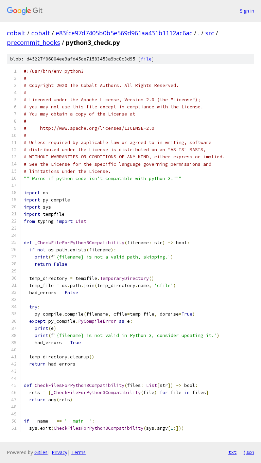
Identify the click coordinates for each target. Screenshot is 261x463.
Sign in (247, 10)
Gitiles (41, 452)
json (248, 452)
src (209, 33)
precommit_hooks (33, 42)
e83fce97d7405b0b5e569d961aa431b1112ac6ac (124, 33)
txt (232, 452)
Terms (78, 452)
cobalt (16, 33)
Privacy (59, 452)
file (146, 59)
